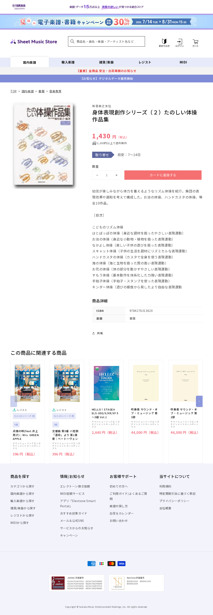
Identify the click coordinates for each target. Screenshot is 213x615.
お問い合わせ (119, 520)
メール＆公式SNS (72, 520)
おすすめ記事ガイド (73, 513)
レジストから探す (22, 515)
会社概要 (165, 508)
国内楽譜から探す (22, 493)
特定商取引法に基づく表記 (177, 493)
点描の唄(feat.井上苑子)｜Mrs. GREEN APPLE (26, 434)
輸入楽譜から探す (22, 501)
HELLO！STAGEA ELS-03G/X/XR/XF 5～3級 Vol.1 (105, 413)
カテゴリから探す (22, 486)
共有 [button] (100, 333)
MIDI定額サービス (72, 493)
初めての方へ (119, 486)
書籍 (41, 91)
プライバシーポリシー (174, 501)
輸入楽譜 (68, 62)
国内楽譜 (29, 62)
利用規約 (165, 486)
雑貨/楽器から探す (23, 508)
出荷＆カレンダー (122, 513)
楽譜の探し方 (119, 506)
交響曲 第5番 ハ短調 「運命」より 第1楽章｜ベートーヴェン (65, 434)
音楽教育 (55, 91)
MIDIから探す (19, 523)
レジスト (145, 62)
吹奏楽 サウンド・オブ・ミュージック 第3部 (144, 413)
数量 (95, 166)
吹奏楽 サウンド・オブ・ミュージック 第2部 (184, 413)
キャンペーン (69, 535)
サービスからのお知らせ (77, 528)
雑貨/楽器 (106, 62)
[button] (106, 41)
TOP (13, 91)
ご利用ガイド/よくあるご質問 (128, 496)
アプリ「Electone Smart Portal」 (78, 503)
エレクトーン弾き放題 (75, 486)
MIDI (183, 62)
